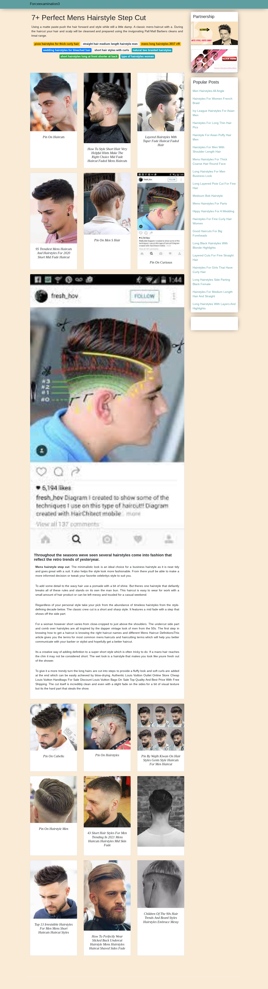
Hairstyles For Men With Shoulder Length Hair (208, 149)
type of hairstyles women (137, 56)
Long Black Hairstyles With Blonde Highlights (210, 245)
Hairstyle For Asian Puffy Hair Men (212, 137)
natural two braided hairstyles (152, 50)
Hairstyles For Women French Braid (212, 101)
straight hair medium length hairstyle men (110, 43)
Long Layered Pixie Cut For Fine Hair (214, 186)
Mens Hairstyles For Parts (210, 203)
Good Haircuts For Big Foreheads (207, 233)
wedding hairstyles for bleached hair (66, 50)
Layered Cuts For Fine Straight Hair (213, 257)
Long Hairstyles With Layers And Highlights (214, 306)
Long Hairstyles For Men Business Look (209, 173)
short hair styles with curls (111, 50)
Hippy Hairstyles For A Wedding (213, 211)
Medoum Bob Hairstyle (208, 195)
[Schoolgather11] (214, 61)
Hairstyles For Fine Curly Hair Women (212, 221)
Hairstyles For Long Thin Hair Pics (212, 125)
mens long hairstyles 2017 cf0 (160, 43)
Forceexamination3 (45, 4)
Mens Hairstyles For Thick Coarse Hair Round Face (210, 161)
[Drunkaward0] (214, 33)
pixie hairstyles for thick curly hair (57, 43)
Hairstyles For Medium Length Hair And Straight (213, 294)
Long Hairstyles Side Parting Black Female (211, 282)
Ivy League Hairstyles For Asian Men (213, 113)
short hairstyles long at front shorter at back (89, 56)
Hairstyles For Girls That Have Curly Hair (213, 270)
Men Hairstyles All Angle (208, 91)
